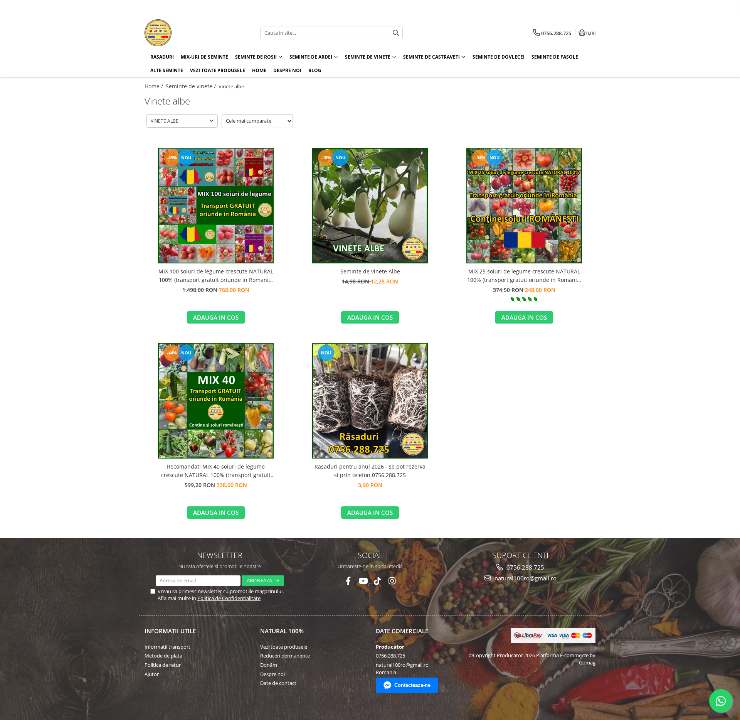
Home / (155, 86)
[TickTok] (377, 581)
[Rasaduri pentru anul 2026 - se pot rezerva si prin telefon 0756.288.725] (370, 401)
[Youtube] (363, 581)
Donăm (268, 664)
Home (259, 70)
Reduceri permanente (285, 655)
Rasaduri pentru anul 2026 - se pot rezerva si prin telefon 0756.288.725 (370, 471)
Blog (314, 70)
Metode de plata (163, 655)
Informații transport (167, 646)
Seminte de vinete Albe (370, 271)
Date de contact (278, 683)
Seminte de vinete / (191, 86)
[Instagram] (392, 581)
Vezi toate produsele (283, 646)
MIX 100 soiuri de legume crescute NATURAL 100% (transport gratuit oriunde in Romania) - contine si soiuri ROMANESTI (215, 276)
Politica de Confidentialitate (229, 598)
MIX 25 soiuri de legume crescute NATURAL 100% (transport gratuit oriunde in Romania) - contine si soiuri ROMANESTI (524, 276)
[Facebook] (348, 581)
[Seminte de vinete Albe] (370, 205)
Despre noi (287, 70)
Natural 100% (282, 631)
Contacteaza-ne (412, 685)
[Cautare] (396, 33)
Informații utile (170, 631)
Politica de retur (163, 664)
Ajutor (152, 674)
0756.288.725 (524, 567)
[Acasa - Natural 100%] (193, 32)
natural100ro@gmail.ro (525, 578)
